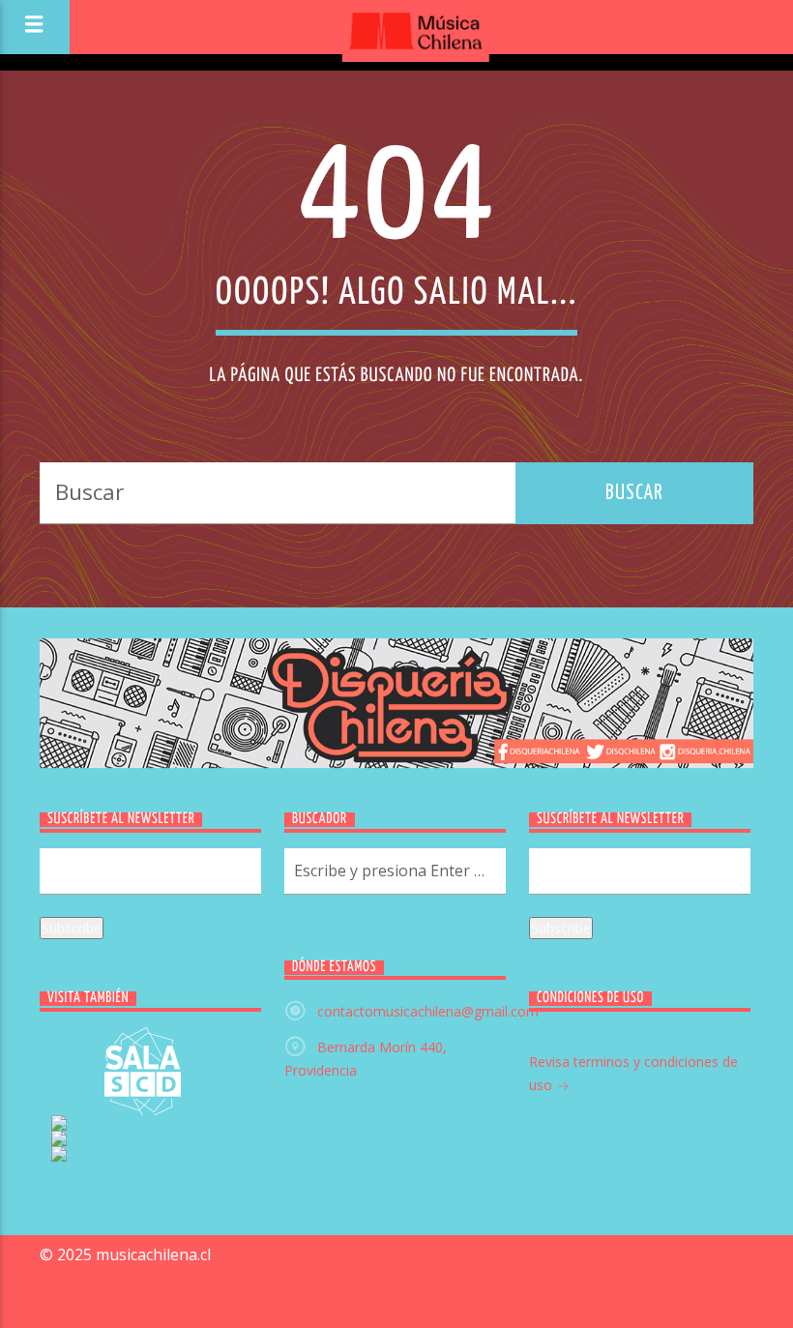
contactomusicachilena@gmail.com (428, 1011)
